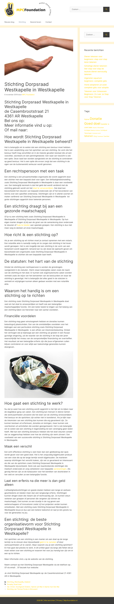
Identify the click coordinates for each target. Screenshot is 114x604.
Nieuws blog (9, 22)
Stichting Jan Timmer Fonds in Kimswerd (22, 589)
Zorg (95, 136)
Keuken (95, 127)
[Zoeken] (106, 9)
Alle (46, 600)
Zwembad (100, 136)
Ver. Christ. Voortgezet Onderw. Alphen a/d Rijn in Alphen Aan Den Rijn (33, 587)
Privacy (59, 600)
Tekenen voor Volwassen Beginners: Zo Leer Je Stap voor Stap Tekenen (96, 94)
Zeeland (27, 582)
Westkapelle (18, 582)
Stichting (22, 22)
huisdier (104, 124)
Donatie (10, 584)
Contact (49, 22)
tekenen (88, 136)
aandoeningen (60, 469)
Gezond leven (35, 22)
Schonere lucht (96, 133)
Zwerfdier (106, 136)
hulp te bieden (23, 225)
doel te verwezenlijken (43, 188)
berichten (51, 600)
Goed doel (17, 584)
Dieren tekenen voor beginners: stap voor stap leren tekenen (95, 59)
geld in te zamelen (48, 542)
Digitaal (86, 119)
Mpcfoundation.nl (70, 600)
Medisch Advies (95, 130)
